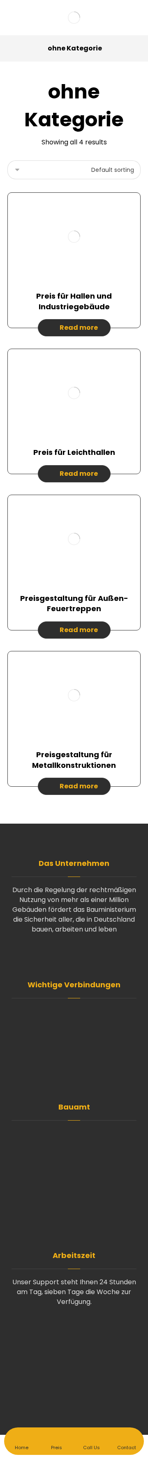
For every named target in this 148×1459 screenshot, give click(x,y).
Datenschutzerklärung (79, 1052)
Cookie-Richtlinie (79, 1065)
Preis (79, 1026)
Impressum (79, 1078)
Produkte (79, 1039)
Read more (79, 327)
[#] (74, 955)
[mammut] (74, 17)
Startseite (79, 1013)
